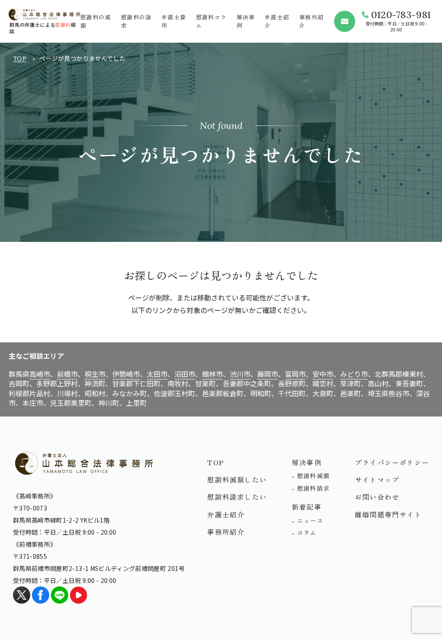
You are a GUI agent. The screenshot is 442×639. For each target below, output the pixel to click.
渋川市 (240, 374)
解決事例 (246, 21)
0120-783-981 (401, 15)
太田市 (157, 374)
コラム (307, 532)
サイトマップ (377, 479)
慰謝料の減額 (95, 21)
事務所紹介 (311, 21)
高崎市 (39, 374)
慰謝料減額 (313, 475)
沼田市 (184, 374)
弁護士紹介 (225, 514)
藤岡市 (267, 374)
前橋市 (67, 374)
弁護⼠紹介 (277, 21)
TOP (19, 58)
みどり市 (354, 374)
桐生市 (95, 374)
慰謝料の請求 (136, 21)
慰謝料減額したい (237, 479)
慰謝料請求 (313, 488)
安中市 (323, 374)
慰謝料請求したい (237, 497)
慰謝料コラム (211, 21)
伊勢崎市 (126, 374)
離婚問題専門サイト (388, 514)
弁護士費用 (173, 21)
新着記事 (307, 506)
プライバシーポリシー (392, 462)
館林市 (212, 374)
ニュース (310, 520)
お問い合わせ (377, 497)
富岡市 (295, 374)
